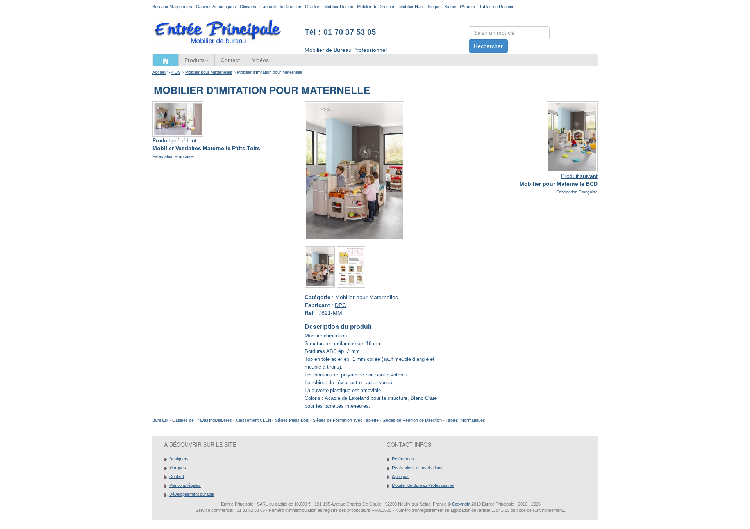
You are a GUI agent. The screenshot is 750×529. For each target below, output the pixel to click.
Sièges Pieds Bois (292, 420)
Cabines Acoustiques (216, 6)
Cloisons (248, 6)
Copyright (461, 504)
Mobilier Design (338, 6)
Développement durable (191, 494)
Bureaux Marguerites (172, 6)
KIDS (175, 72)
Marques (177, 467)
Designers (179, 458)
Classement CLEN (253, 420)
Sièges (434, 6)
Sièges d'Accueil (460, 6)
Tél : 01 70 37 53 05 (340, 32)
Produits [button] (194, 60)
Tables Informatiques (465, 420)
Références (403, 458)
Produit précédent (174, 140)
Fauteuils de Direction (280, 6)
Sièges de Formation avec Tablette (346, 420)
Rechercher (488, 46)
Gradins (312, 6)
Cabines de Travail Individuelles (202, 420)
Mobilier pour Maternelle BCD (559, 184)
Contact (230, 60)
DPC (340, 305)
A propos (400, 476)
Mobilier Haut (411, 6)
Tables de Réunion (496, 6)
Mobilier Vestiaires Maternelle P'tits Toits (206, 148)
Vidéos (260, 60)
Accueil (159, 72)
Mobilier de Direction (376, 6)
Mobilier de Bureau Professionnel (423, 485)
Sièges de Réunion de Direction (412, 420)
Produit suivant (579, 176)
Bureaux (160, 420)
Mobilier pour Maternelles (208, 72)
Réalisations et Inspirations (417, 467)
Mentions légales (185, 485)
